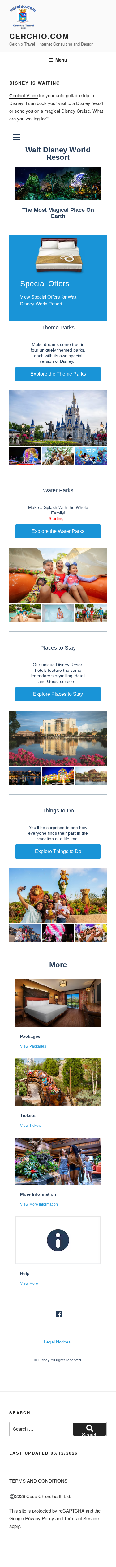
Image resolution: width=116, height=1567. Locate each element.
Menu (61, 60)
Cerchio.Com (39, 36)
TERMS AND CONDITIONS (38, 1480)
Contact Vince (23, 95)
